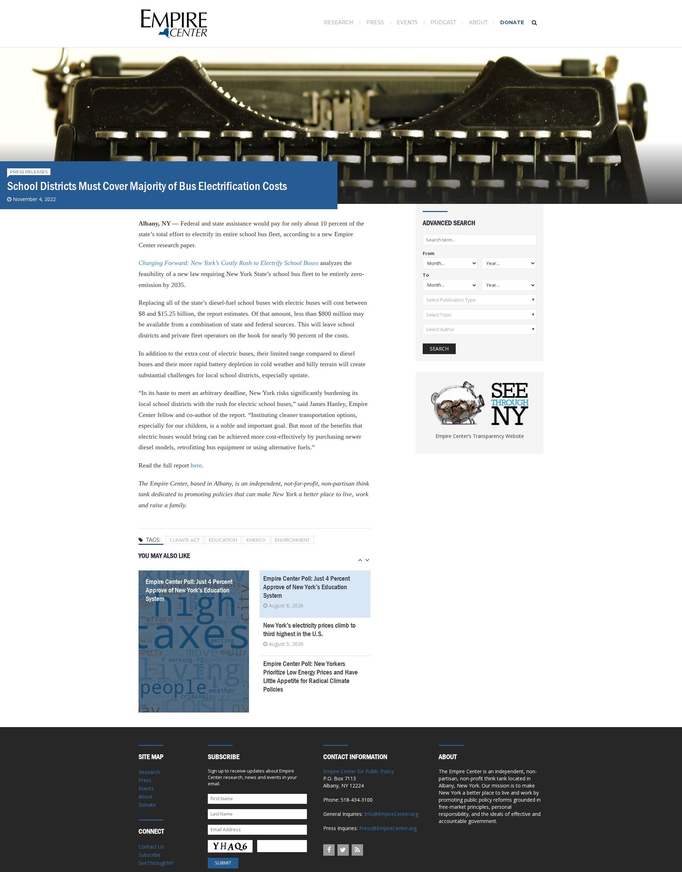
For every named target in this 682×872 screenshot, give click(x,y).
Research (338, 23)
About (478, 23)
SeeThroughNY (156, 863)
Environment (292, 540)
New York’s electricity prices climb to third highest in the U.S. (309, 629)
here (196, 465)
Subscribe (150, 854)
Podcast (443, 23)
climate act (184, 540)
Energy (256, 540)
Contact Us (151, 846)
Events (407, 23)
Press (375, 23)
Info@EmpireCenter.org (391, 814)
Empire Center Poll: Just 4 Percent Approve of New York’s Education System (189, 590)
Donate (512, 23)
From (428, 253)
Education (223, 540)
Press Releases (29, 171)
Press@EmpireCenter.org (388, 828)
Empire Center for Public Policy (358, 771)
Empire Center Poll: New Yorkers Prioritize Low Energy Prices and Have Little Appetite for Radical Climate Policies (310, 676)
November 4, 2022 (34, 199)
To (426, 275)
